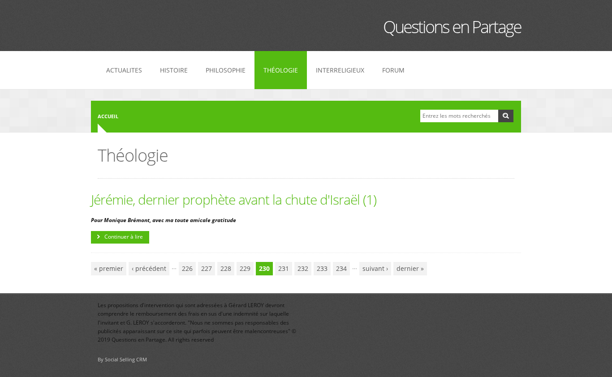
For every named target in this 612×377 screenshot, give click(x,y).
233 (322, 268)
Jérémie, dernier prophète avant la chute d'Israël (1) (233, 199)
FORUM (393, 70)
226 (187, 268)
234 (341, 268)
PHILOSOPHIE (226, 70)
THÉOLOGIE (280, 70)
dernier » (410, 268)
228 (225, 268)
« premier (108, 268)
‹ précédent (149, 268)
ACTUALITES (124, 70)
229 (245, 268)
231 (283, 268)
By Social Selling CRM (122, 359)
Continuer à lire (123, 236)
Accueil (108, 116)
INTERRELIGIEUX (340, 70)
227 (206, 268)
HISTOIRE (174, 70)
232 (302, 268)
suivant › (375, 268)
